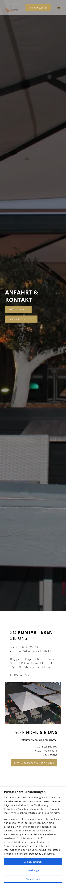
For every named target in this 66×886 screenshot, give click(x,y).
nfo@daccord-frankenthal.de (35, 651)
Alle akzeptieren (33, 861)
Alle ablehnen (33, 879)
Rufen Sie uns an (18, 309)
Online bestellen (38, 7)
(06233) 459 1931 (30, 646)
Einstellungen (33, 870)
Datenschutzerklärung (42, 853)
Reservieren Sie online (21, 318)
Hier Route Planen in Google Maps (34, 762)
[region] (33, 836)
